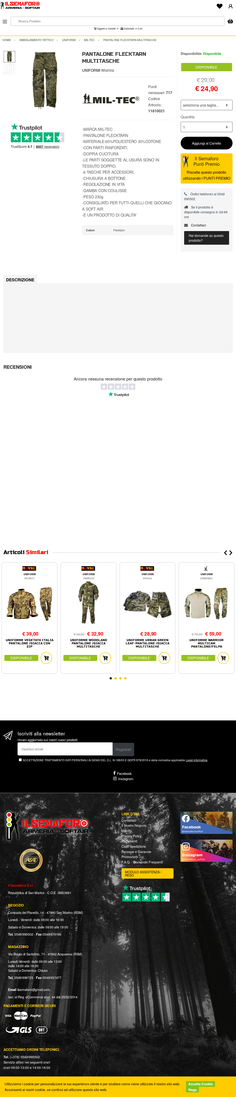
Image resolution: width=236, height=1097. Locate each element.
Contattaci (198, 225)
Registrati (123, 749)
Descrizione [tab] (20, 280)
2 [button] (115, 678)
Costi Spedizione (133, 846)
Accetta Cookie (200, 1083)
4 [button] (125, 678)
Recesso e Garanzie (136, 851)
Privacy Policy (131, 836)
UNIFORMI (91, 70)
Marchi (126, 830)
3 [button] (120, 678)
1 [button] (110, 678)
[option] (45, 80)
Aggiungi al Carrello (206, 143)
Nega (192, 1089)
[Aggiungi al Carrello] (46, 658)
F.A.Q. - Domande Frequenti (142, 862)
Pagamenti (129, 841)
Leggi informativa (196, 760)
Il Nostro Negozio (134, 825)
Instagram (125, 778)
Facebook (124, 773)
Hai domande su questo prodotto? (206, 238)
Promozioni (129, 856)
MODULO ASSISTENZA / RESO (143, 873)
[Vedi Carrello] (230, 21)
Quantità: (188, 116)
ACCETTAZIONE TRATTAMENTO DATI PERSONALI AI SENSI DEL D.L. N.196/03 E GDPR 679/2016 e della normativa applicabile (115, 760)
